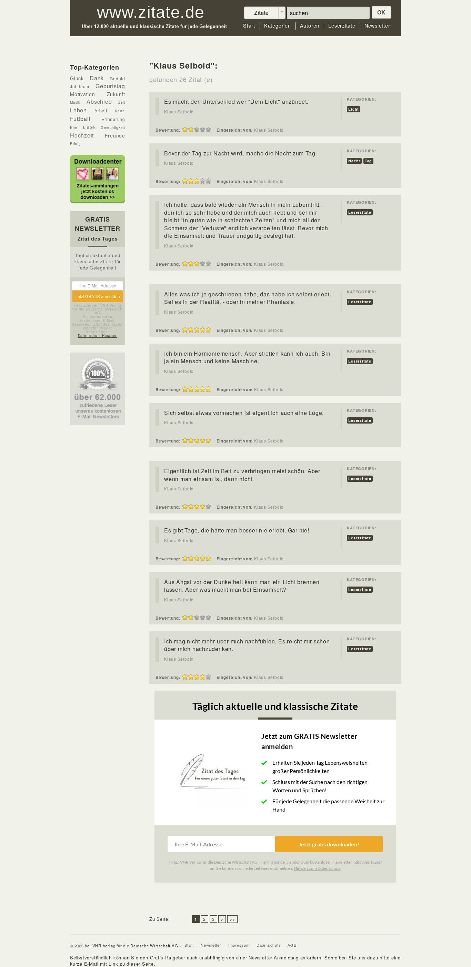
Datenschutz (269, 945)
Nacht (354, 160)
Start (249, 25)
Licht (353, 109)
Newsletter (377, 25)
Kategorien (277, 25)
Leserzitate (341, 25)
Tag (368, 160)
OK (381, 12)
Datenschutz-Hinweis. (98, 335)
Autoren (309, 25)
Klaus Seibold (179, 111)
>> (232, 919)
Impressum (239, 945)
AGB (292, 945)
